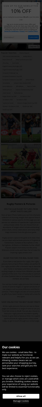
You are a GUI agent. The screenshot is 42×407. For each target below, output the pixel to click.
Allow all (21, 396)
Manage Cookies (21, 401)
